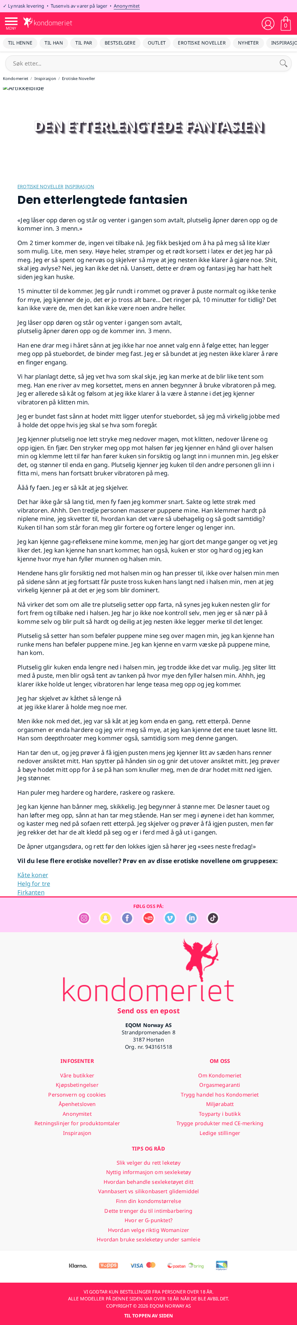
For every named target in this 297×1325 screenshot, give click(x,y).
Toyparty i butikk (219, 1113)
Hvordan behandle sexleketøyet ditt (148, 1181)
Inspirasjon (79, 186)
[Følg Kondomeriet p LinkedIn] (191, 922)
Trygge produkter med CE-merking (219, 1123)
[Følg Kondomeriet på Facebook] (127, 922)
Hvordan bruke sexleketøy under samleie (148, 1239)
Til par (83, 42)
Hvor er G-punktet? (148, 1220)
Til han (54, 42)
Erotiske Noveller (202, 42)
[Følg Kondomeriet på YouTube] (148, 922)
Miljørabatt (220, 1104)
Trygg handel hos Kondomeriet (220, 1094)
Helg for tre (33, 883)
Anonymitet (127, 6)
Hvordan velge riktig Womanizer (148, 1230)
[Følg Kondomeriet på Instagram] (84, 922)
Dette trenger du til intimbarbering (148, 1210)
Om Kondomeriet (219, 1075)
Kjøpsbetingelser (77, 1084)
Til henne (20, 42)
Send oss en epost (148, 1010)
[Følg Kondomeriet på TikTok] (212, 922)
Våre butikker (77, 1075)
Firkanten (31, 892)
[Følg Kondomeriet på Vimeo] (169, 922)
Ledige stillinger (220, 1133)
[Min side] (268, 23)
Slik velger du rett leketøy (149, 1162)
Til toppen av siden (148, 1315)
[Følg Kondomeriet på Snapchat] (105, 922)
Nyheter (248, 42)
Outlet (157, 42)
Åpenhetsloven (77, 1104)
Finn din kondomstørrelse (148, 1201)
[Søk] (283, 63)
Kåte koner (32, 875)
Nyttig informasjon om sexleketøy (148, 1172)
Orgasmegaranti (219, 1084)
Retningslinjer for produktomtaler (77, 1123)
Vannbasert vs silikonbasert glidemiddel (148, 1191)
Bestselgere (120, 42)
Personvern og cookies (77, 1094)
